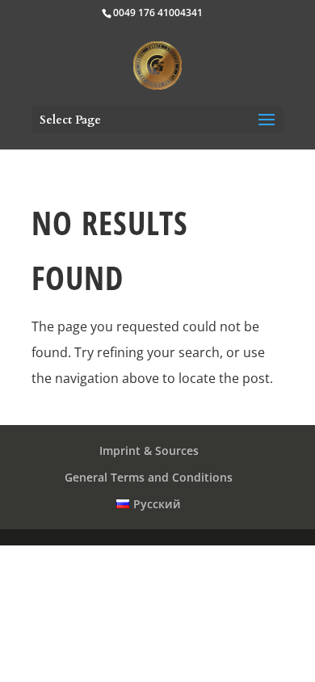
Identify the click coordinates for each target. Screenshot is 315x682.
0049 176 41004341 (158, 12)
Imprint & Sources (149, 450)
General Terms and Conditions (149, 477)
